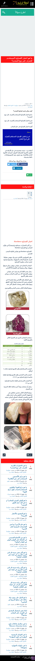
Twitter (13, 164)
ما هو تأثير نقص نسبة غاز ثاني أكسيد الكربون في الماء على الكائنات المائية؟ (17, 555)
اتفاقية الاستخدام (28, 658)
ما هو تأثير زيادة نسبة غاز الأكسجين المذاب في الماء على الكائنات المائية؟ (18, 585)
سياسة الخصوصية (15, 656)
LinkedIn (19, 168)
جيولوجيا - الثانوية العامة (13, 105)
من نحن (24, 656)
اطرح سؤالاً (20, 12)
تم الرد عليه (30, 198)
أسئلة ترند (11, 472)
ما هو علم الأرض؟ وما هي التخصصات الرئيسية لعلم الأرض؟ (18, 527)
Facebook (24, 164)
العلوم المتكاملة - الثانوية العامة (18, 546)
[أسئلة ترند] (21, 3)
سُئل (31, 105)
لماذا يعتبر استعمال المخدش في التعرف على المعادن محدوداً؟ (17, 613)
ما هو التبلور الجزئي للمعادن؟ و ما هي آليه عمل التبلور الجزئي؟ (16, 503)
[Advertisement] (17, 36)
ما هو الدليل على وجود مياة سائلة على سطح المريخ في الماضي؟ (17, 600)
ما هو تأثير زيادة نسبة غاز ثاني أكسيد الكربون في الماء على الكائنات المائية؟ (17, 570)
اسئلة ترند (19, 606)
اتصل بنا (31, 656)
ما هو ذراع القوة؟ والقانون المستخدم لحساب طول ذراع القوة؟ (17, 489)
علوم (8, 481)
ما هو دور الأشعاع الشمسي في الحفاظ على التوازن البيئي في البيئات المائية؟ (17, 540)
